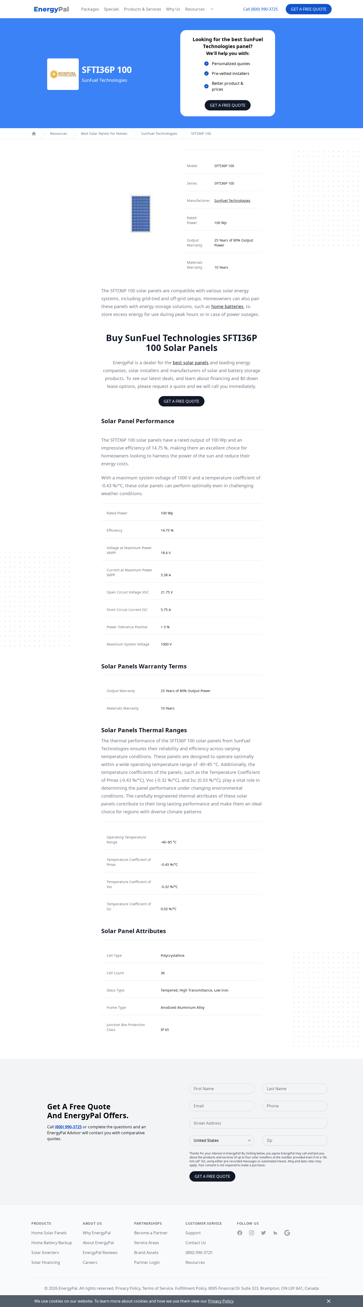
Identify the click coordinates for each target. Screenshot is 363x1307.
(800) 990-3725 (68, 1127)
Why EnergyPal (97, 1233)
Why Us (173, 9)
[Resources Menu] (212, 9)
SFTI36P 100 (201, 133)
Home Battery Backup (51, 1242)
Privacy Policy (127, 1288)
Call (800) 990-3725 (260, 9)
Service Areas (146, 1242)
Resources (195, 9)
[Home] (33, 133)
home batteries (227, 306)
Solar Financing (45, 1262)
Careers (90, 1262)
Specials (111, 9)
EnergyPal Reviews (100, 1252)
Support (193, 1233)
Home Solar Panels (49, 1233)
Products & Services (142, 9)
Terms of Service (157, 1288)
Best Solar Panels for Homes (104, 133)
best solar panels (191, 363)
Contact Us (195, 1242)
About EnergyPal (98, 1242)
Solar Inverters (45, 1252)
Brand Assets (146, 1252)
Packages (90, 9)
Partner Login (147, 1262)
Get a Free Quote (308, 9)
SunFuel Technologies (159, 133)
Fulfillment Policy (190, 1288)
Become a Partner (151, 1233)
